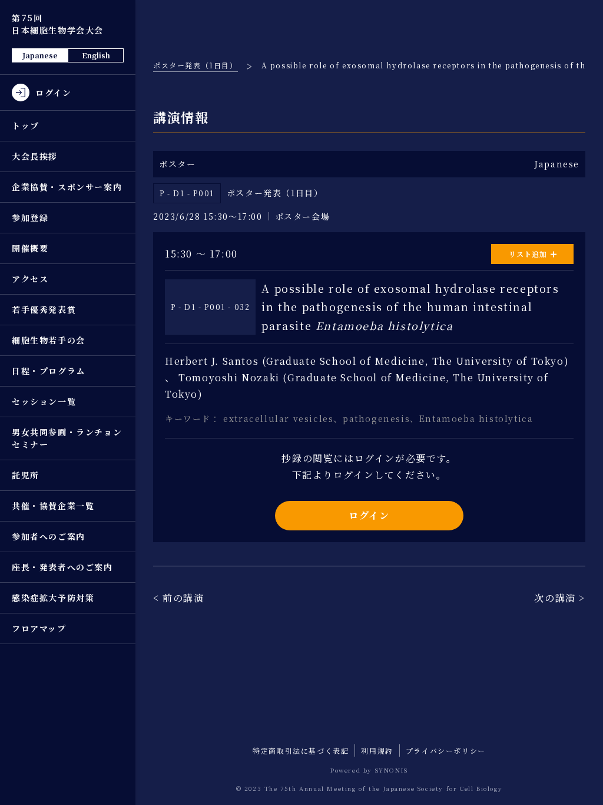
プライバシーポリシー (446, 750)
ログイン (369, 515)
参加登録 (30, 217)
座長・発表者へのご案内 (62, 567)
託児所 (25, 475)
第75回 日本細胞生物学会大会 (58, 24)
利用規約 (377, 750)
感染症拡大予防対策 (53, 597)
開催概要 (30, 248)
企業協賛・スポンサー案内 (67, 187)
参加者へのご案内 (48, 536)
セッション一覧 (44, 401)
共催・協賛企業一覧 (53, 506)
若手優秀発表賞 (44, 309)
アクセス (30, 279)
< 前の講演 (178, 598)
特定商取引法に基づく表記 (301, 750)
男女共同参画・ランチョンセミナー (67, 438)
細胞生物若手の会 (48, 340)
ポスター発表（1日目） (195, 65)
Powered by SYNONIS (369, 770)
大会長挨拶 (35, 156)
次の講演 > (559, 598)
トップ (25, 125)
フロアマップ (39, 628)
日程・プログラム (48, 371)
